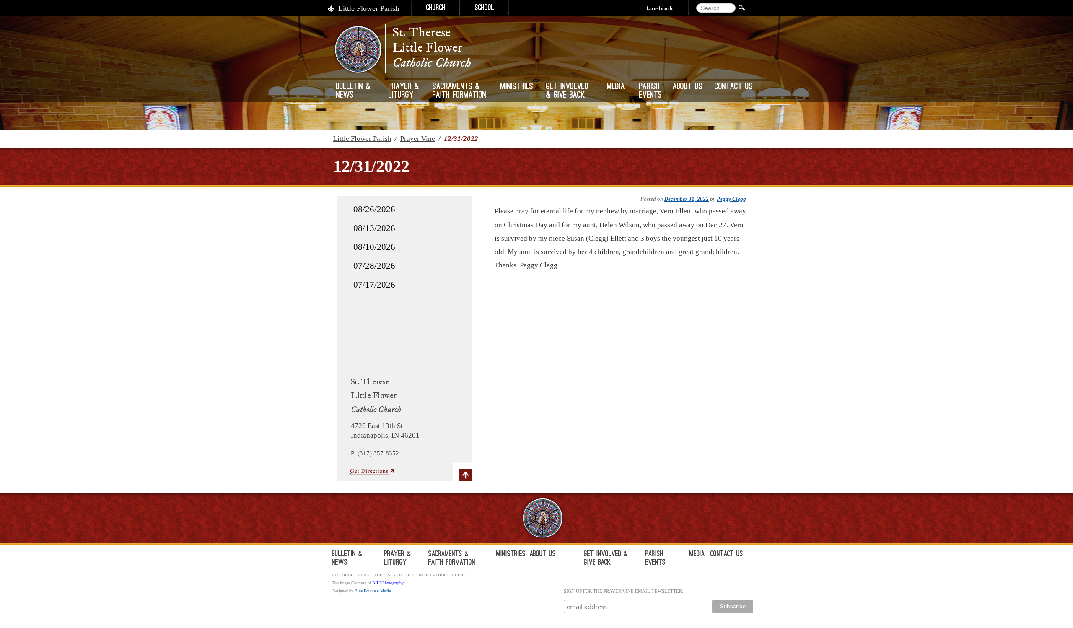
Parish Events (650, 91)
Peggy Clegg (731, 199)
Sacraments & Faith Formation (459, 91)
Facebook (659, 8)
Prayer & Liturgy (404, 91)
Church (436, 8)
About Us (687, 87)
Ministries (516, 87)
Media (616, 87)
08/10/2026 (374, 247)
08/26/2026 (374, 209)
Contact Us (734, 87)
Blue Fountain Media (373, 591)
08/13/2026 (374, 228)
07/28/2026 (374, 266)
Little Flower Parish (368, 8)
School (484, 8)
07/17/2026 (374, 285)
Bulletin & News (353, 91)
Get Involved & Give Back (567, 91)
